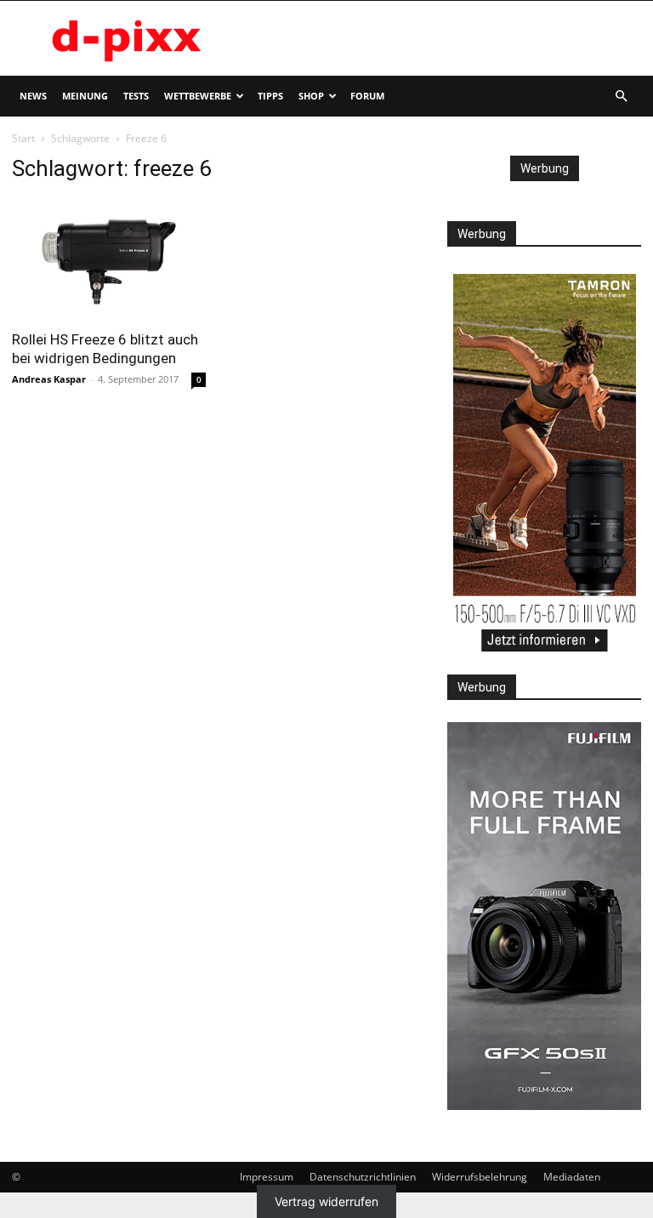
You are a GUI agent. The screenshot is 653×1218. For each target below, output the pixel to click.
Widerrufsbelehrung (479, 1177)
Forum (367, 95)
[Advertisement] (441, 38)
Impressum (266, 1177)
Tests (136, 95)
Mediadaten (571, 1177)
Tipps (270, 95)
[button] (620, 96)
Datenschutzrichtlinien (362, 1177)
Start (23, 138)
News (33, 95)
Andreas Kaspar (49, 379)
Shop (311, 95)
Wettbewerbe (197, 95)
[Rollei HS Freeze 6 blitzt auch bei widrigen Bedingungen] (109, 259)
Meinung (85, 95)
